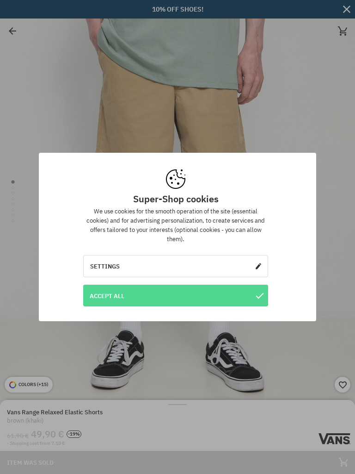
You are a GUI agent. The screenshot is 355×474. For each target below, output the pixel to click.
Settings (105, 266)
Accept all (107, 296)
